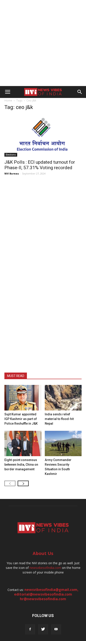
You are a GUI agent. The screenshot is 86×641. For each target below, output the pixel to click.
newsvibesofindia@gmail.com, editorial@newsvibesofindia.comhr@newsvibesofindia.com (46, 594)
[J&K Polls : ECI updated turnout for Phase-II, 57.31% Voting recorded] (43, 136)
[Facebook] (30, 629)
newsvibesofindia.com (45, 568)
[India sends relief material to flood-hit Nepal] (63, 397)
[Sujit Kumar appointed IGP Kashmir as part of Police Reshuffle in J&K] (22, 397)
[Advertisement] (43, 43)
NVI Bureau (11, 173)
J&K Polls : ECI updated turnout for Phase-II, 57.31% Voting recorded (39, 164)
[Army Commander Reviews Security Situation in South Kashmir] (63, 443)
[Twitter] (43, 629)
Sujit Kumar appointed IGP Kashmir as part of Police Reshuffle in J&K (21, 418)
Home (8, 100)
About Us (43, 553)
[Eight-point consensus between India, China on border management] (22, 443)
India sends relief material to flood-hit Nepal (59, 418)
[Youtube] (56, 629)
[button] (80, 92)
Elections (11, 154)
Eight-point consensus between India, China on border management (21, 464)
